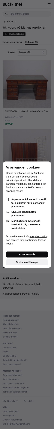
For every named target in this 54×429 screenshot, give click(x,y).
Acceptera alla (27, 254)
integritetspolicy (38, 236)
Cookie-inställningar (27, 262)
